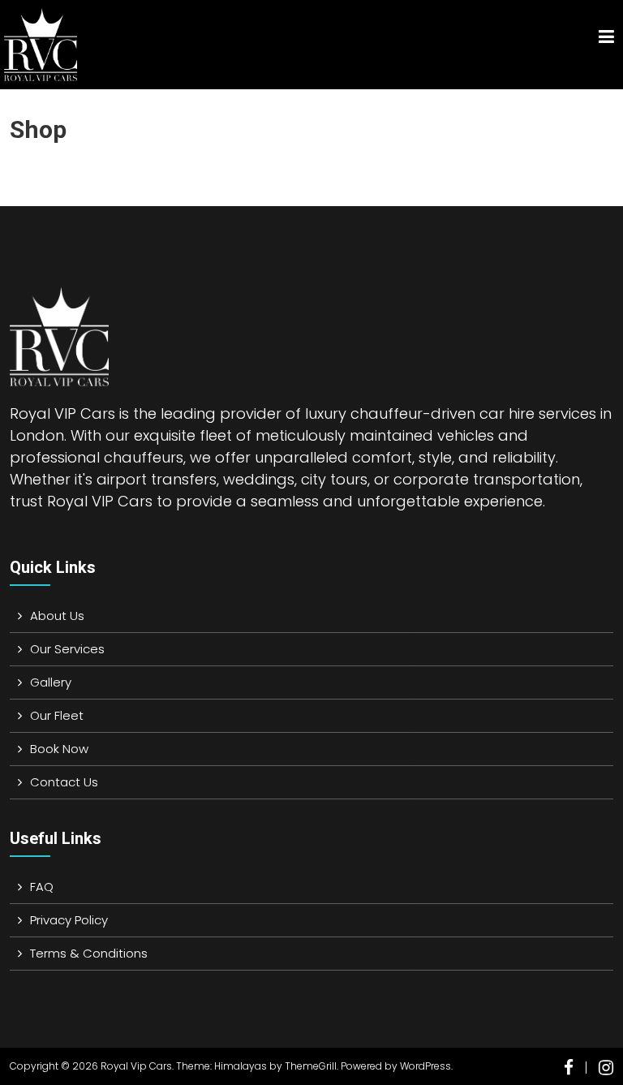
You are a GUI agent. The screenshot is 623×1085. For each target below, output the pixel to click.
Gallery (50, 682)
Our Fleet (57, 715)
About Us (57, 615)
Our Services (67, 648)
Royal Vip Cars (136, 1066)
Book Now (59, 748)
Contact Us (64, 781)
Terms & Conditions (89, 953)
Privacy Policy (69, 919)
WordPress (425, 1066)
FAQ (42, 886)
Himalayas (240, 1066)
